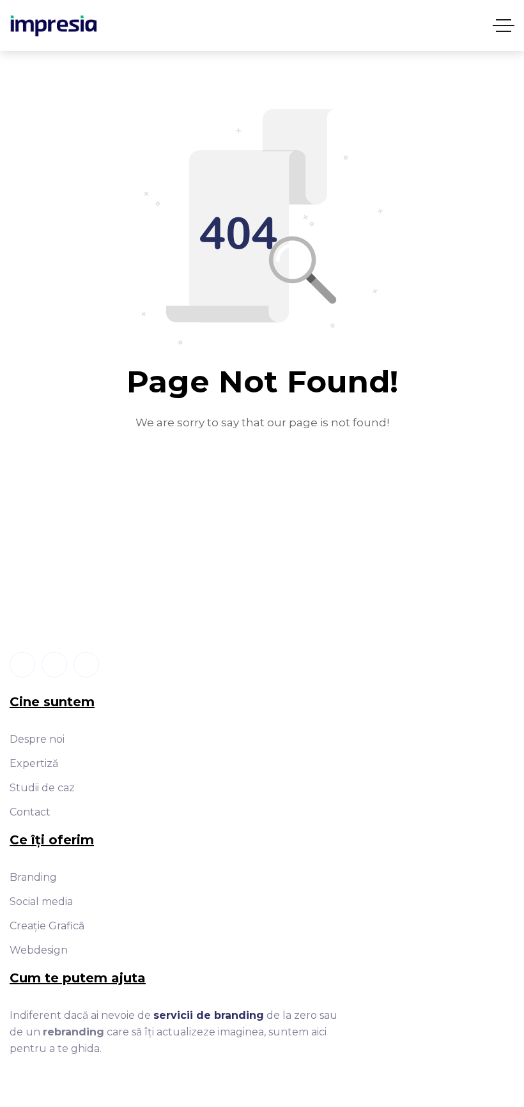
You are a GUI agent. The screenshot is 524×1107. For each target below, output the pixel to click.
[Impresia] (54, 26)
